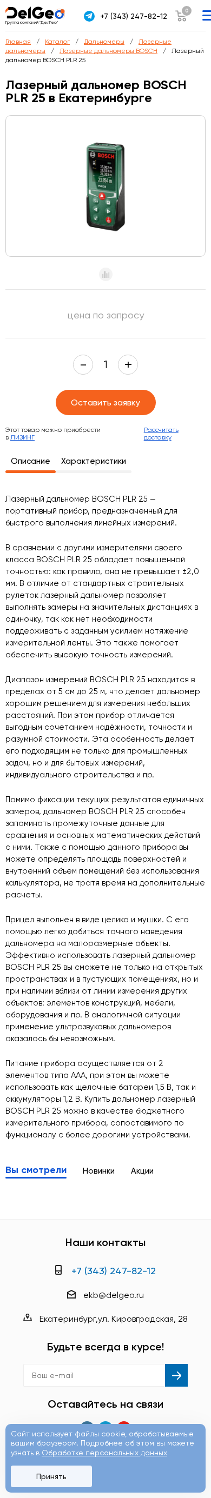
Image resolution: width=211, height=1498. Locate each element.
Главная (18, 41)
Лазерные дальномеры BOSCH (108, 51)
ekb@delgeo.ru (113, 1295)
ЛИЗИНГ (22, 437)
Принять (51, 1476)
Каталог (57, 41)
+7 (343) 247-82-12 (133, 16)
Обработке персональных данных (104, 1452)
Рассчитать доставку (161, 433)
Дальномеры (104, 41)
